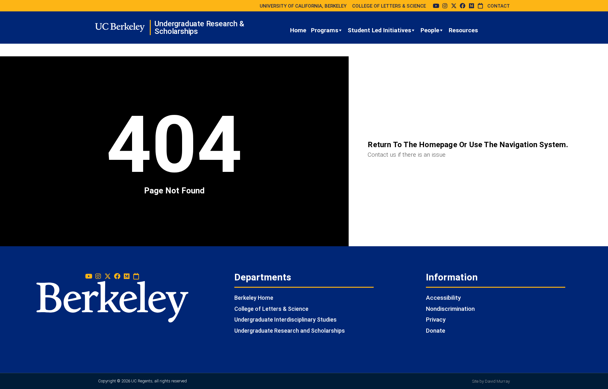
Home (298, 30)
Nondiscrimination (450, 308)
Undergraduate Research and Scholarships (289, 330)
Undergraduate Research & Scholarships (199, 27)
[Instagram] (444, 5)
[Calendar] (480, 5)
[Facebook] (462, 5)
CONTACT (498, 6)
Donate (435, 330)
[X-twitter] (453, 5)
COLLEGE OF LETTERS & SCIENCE (389, 6)
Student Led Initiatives (379, 30)
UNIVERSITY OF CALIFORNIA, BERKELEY (303, 6)
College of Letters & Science (271, 308)
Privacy (436, 319)
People (430, 30)
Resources (463, 30)
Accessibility (443, 297)
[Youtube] (436, 5)
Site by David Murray (491, 381)
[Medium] (471, 5)
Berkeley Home (253, 297)
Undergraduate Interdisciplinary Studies (285, 319)
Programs (324, 30)
